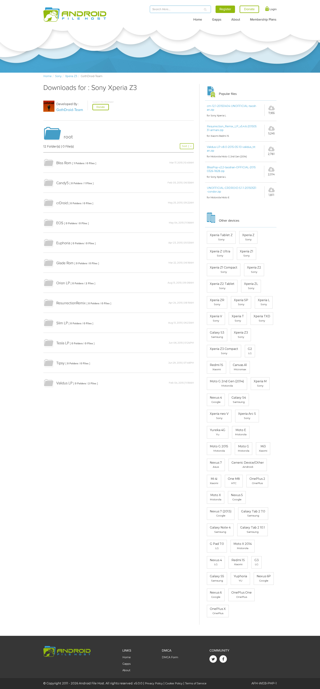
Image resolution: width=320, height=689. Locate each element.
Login (273, 9)
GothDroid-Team (69, 110)
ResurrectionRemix (71, 303)
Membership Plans (263, 19)
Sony (58, 76)
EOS (59, 223)
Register (225, 9)
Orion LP (63, 283)
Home (197, 19)
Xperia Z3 (71, 76)
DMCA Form (170, 657)
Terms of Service (195, 683)
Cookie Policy (174, 683)
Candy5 (62, 183)
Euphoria (63, 243)
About (235, 19)
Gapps (216, 19)
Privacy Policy (154, 683)
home (47, 76)
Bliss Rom (63, 163)
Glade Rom (65, 263)
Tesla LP (62, 343)
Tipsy (60, 363)
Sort (185, 146)
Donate (100, 107)
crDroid (62, 203)
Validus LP (64, 383)
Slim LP (62, 323)
